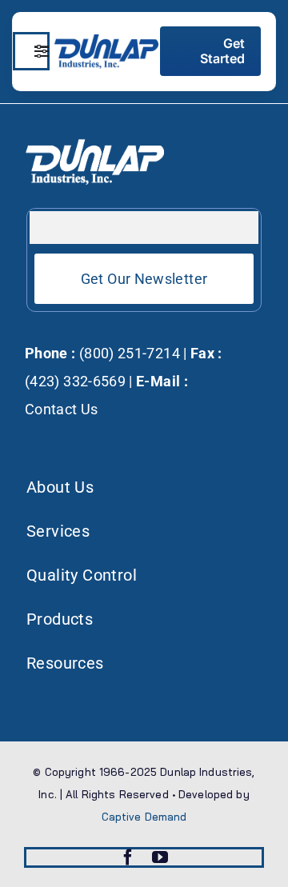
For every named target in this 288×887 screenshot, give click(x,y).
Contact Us (61, 409)
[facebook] (128, 857)
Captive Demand (144, 816)
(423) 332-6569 (75, 381)
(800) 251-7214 (128, 353)
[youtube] (160, 857)
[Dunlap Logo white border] (106, 41)
